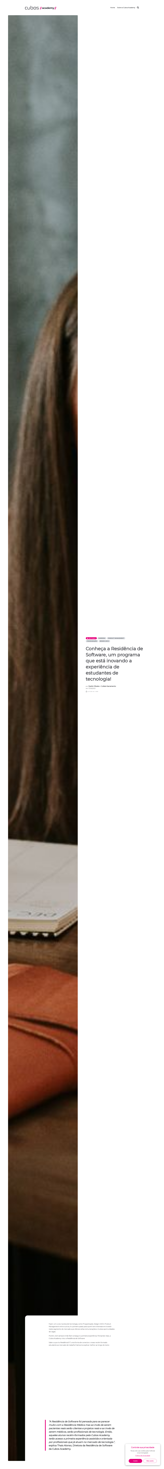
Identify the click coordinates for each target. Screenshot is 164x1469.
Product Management (116, 638)
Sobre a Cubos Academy (126, 7)
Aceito (135, 1461)
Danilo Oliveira (93, 686)
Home (112, 7)
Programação (92, 641)
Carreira (102, 638)
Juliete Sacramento (108, 686)
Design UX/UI (104, 641)
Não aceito (150, 1461)
